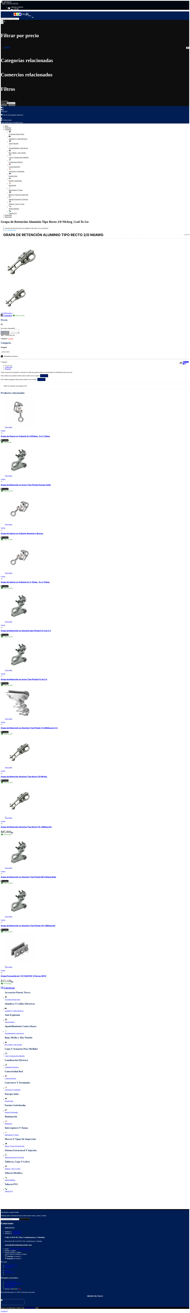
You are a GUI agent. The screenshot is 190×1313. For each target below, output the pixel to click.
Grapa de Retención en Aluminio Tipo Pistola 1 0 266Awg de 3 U (29, 728)
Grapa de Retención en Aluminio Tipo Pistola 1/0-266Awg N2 (28, 926)
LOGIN (44, 376)
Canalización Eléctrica (16, 162)
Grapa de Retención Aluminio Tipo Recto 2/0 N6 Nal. (24, 776)
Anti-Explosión (13, 143)
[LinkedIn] (187, 362)
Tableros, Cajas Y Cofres (16, 204)
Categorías (8, 129)
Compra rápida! (10, 1287)
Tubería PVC (13, 213)
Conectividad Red (14, 167)
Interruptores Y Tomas (16, 190)
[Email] (183, 364)
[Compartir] (183, 362)
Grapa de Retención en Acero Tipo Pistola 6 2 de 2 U (24, 679)
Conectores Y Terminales (16, 171)
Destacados (8, 215)
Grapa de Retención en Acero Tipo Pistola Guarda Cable (26, 485)
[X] (188, 362)
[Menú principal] (32, 17)
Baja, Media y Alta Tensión (17, 153)
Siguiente (12, 105)
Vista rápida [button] (8, 427)
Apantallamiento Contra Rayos (18, 148)
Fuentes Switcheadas (15, 181)
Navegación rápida (11, 1282)
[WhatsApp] (184, 362)
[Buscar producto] (20, 19)
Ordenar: (3, 103)
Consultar (7, 315)
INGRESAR (9, 1267)
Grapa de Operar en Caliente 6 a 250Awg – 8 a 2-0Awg (25, 436)
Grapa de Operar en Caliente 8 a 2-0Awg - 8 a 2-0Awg (25, 582)
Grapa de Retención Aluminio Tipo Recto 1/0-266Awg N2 (26, 827)
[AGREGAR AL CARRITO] (5, 816)
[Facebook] (185, 362)
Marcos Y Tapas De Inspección (18, 195)
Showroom (8, 217)
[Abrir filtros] (4, 21)
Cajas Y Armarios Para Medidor (19, 157)
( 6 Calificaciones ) (7, 313)
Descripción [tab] (8, 365)
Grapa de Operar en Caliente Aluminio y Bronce (22, 533)
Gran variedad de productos (13, 1283)
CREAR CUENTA (11, 1265)
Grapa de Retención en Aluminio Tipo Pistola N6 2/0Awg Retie (28, 877)
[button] (16, 9)
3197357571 (7, 2)
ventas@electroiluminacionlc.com (19, 1249)
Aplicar (8, 48)
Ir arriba (3, 1311)
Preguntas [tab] (8, 369)
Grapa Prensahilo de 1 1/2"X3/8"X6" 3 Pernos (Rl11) (23, 976)
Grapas (10, 338)
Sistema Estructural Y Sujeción (18, 199)
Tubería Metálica (14, 209)
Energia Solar (13, 176)
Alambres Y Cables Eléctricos (18, 139)
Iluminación (12, 185)
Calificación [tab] (8, 367)
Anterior (4, 105)
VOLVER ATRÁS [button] (11, 230)
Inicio (6, 126)
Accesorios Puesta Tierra (16, 134)
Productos (8, 128)
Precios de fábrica (10, 1285)
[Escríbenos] (7, 1311)
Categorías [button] (9, 988)
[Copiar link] (185, 364)
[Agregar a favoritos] (1, 481)
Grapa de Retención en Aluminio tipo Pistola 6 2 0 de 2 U (26, 631)
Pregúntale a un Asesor (11, 356)
